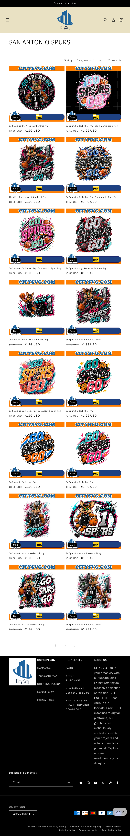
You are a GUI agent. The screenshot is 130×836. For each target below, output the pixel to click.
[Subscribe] (69, 782)
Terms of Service (47, 676)
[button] (7, 20)
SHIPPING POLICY (49, 684)
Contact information (88, 830)
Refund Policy (45, 692)
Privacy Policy (45, 700)
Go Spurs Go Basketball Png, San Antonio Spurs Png (92, 126)
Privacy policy (94, 826)
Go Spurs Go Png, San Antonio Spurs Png (86, 268)
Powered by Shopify (56, 826)
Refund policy (77, 826)
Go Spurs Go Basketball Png (80, 411)
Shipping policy (67, 830)
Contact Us (43, 668)
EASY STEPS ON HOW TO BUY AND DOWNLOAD (77, 705)
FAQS (69, 668)
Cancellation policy (111, 830)
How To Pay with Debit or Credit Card (77, 690)
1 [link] (55, 645)
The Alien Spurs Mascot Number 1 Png (28, 197)
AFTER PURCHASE (73, 678)
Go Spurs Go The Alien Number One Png (29, 126)
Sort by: (68, 60)
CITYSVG (41, 826)
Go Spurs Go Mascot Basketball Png (83, 339)
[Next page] (75, 646)
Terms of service (113, 826)
